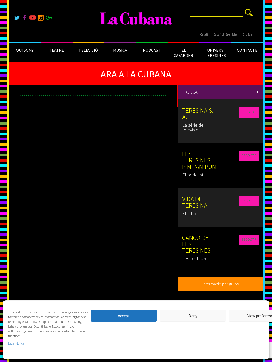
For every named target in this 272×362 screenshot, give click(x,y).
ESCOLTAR (249, 112)
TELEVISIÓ (88, 50)
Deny (193, 315)
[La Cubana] (136, 18)
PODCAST (152, 50)
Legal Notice (16, 343)
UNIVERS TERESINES (215, 52)
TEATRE (56, 50)
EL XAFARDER (183, 52)
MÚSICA (120, 50)
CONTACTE (247, 50)
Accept (124, 315)
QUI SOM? (25, 50)
